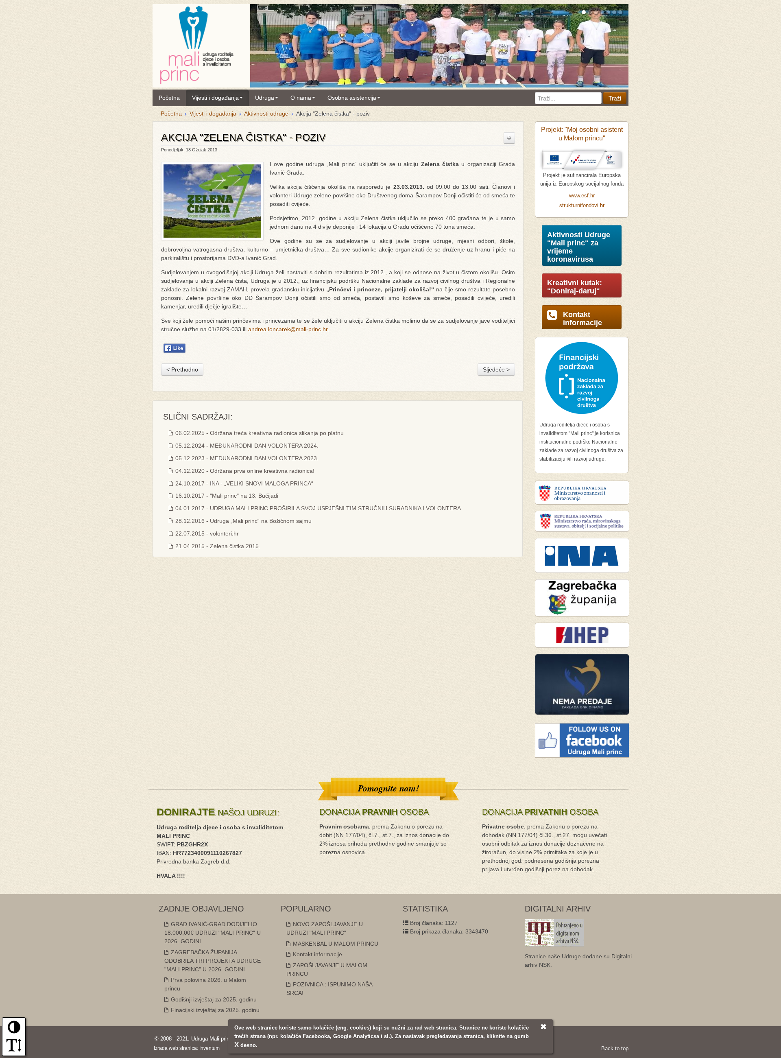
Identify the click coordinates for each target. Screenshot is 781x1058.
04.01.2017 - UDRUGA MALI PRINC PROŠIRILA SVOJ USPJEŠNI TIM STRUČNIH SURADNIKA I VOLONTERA (317, 508)
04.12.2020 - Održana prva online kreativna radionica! (244, 471)
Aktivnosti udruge (266, 113)
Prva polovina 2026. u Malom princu (205, 984)
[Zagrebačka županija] (582, 597)
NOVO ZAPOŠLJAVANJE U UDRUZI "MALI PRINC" (324, 928)
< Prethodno (182, 369)
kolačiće (323, 1028)
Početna (169, 97)
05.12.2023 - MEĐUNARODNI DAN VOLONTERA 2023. (246, 458)
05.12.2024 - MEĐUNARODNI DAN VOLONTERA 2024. (246, 445)
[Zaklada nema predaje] (582, 684)
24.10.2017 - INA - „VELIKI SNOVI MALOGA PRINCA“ (243, 483)
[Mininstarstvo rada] (582, 521)
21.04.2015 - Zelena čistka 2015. (217, 546)
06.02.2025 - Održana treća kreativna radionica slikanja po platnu (259, 433)
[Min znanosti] (582, 492)
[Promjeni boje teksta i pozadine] (14, 1030)
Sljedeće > (496, 369)
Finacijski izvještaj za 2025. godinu (214, 1010)
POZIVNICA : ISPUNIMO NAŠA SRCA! (329, 988)
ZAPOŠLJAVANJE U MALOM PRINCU (326, 969)
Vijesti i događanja (215, 97)
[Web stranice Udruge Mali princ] (196, 43)
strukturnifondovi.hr (581, 205)
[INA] (582, 555)
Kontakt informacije (316, 954)
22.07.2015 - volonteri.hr (206, 533)
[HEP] (582, 635)
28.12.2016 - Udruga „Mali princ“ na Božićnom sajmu (243, 521)
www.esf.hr (582, 196)
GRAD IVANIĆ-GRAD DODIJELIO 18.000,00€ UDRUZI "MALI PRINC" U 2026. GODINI (212, 932)
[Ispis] (509, 138)
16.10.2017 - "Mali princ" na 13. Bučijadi (226, 495)
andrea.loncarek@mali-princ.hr (287, 329)
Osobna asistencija (351, 97)
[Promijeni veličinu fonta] (14, 1048)
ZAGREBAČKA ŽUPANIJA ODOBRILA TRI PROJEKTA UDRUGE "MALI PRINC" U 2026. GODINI (212, 961)
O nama (300, 97)
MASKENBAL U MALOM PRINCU (334, 943)
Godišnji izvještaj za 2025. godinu (213, 999)
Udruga (264, 97)
